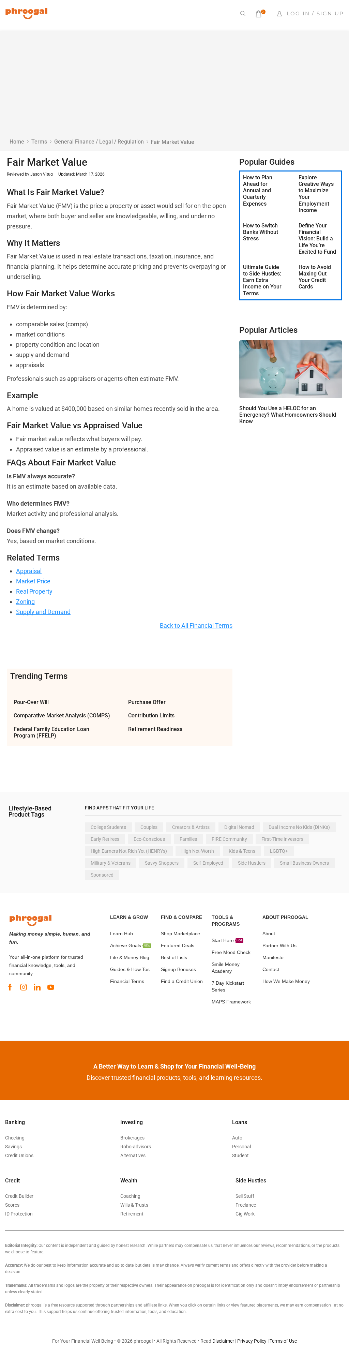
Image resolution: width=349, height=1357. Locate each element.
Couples (148, 827)
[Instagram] (23, 987)
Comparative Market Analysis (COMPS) (62, 715)
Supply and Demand (43, 611)
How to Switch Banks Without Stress (260, 232)
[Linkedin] (37, 987)
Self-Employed (208, 863)
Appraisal (29, 571)
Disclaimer (223, 1341)
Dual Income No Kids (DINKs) (299, 827)
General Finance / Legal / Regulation (99, 141)
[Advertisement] (174, 87)
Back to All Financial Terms (196, 625)
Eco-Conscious (149, 839)
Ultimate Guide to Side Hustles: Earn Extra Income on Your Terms (262, 280)
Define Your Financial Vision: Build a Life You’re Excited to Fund (317, 238)
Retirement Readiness (155, 729)
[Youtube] (50, 987)
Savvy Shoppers (162, 863)
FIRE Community (229, 839)
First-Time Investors (282, 839)
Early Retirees (105, 839)
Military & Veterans (111, 863)
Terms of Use (283, 1341)
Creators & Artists (191, 827)
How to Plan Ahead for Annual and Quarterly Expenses (257, 190)
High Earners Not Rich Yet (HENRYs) (129, 851)
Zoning (25, 601)
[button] (243, 13)
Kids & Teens (242, 851)
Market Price (33, 581)
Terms (39, 141)
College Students (108, 827)
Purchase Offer (147, 702)
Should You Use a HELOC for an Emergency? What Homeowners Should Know (287, 414)
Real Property (34, 591)
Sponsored (102, 875)
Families (188, 839)
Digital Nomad (239, 827)
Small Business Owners (304, 863)
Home (17, 141)
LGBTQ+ (279, 851)
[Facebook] (10, 987)
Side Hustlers (251, 863)
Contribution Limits (151, 715)
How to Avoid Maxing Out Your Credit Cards (315, 277)
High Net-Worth (197, 851)
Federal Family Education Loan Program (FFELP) (51, 732)
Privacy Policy (252, 1341)
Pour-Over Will (31, 702)
